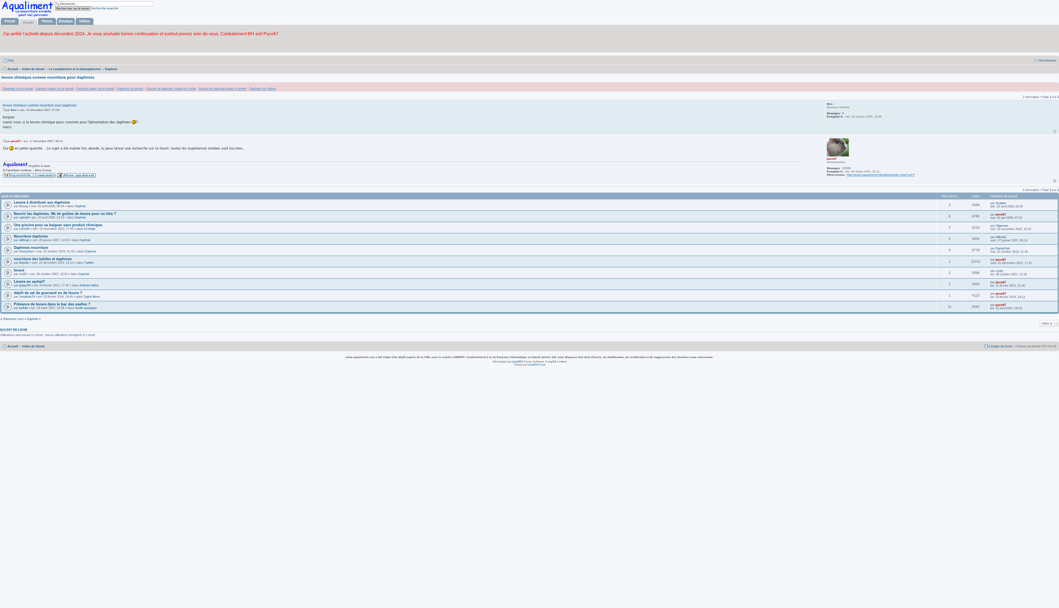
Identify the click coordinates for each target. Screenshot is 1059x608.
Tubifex (89, 262)
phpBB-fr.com (536, 364)
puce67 (832, 158)
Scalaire (1001, 203)
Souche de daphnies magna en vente (171, 88)
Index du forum (33, 346)
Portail (10, 21)
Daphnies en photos (130, 88)
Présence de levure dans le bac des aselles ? (52, 304)
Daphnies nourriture (31, 248)
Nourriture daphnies (31, 236)
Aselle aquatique (86, 308)
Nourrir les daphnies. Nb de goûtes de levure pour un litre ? (65, 214)
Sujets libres (92, 296)
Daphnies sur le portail (18, 88)
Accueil (12, 346)
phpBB (516, 361)
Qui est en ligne (13, 329)
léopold (23, 262)
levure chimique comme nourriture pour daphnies (48, 77)
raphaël (24, 217)
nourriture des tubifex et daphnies (43, 259)
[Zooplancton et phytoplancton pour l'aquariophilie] (28, 16)
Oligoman (1002, 225)
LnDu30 (24, 228)
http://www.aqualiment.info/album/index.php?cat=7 (881, 174)
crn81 (23, 274)
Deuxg (23, 206)
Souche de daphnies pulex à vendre (223, 88)
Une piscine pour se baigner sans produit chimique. (58, 225)
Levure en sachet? (29, 281)
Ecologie (89, 228)
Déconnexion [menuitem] (1047, 60)
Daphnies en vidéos (262, 88)
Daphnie (80, 206)
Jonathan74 (27, 296)
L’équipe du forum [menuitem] (1000, 346)
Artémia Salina (88, 285)
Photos (47, 21)
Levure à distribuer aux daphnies (42, 202)
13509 (846, 168)
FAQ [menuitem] (11, 60)
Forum (28, 23)
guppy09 (25, 285)
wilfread (24, 240)
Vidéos (84, 21)
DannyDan (26, 251)
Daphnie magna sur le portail (54, 88)
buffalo (23, 308)
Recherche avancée (104, 8)
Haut (1054, 131)
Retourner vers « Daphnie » (22, 319)
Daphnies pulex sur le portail (95, 88)
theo (830, 103)
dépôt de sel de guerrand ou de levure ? (48, 293)
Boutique (66, 21)
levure (19, 270)
